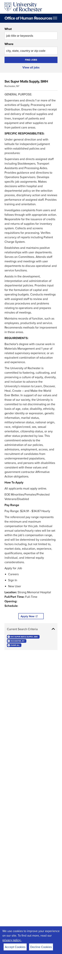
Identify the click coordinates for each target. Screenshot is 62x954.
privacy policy (11, 940)
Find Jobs (31, 60)
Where (9, 44)
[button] (31, 629)
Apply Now (27, 616)
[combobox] (31, 33)
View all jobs (31, 67)
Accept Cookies (15, 947)
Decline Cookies (41, 947)
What (8, 29)
